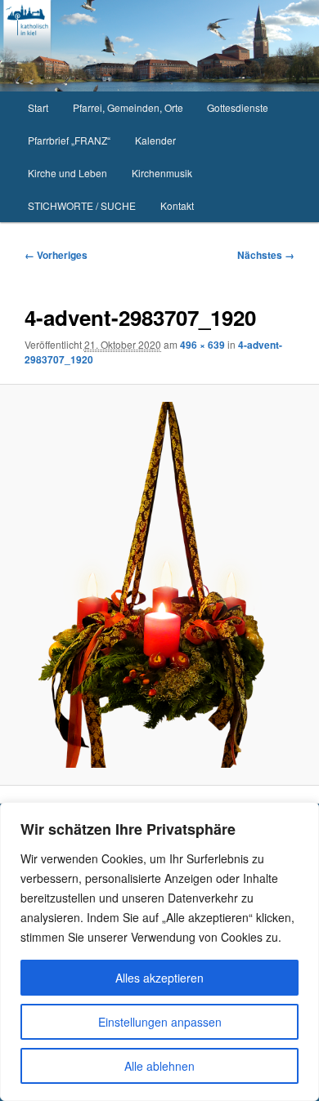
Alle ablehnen (159, 1066)
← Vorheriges (56, 254)
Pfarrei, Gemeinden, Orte (128, 107)
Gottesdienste (237, 107)
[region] (159, 951)
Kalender (155, 140)
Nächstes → (265, 254)
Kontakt (177, 205)
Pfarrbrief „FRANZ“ (69, 140)
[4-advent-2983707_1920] (159, 584)
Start (38, 107)
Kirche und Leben (67, 173)
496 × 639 (202, 344)
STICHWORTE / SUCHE (82, 205)
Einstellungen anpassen (160, 1022)
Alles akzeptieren (159, 978)
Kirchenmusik (162, 173)
